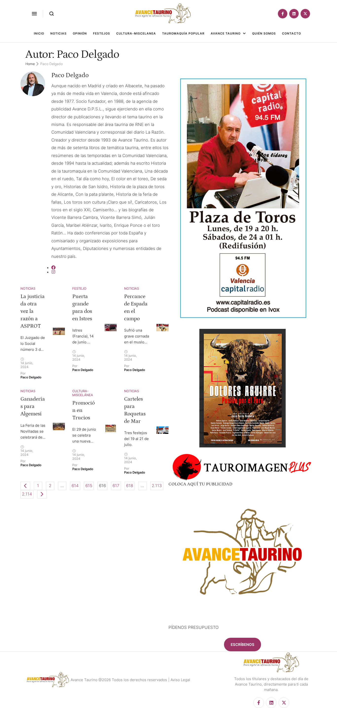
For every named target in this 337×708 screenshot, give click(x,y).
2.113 (157, 485)
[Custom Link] (53, 267)
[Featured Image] (59, 331)
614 (75, 485)
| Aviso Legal (179, 679)
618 (129, 485)
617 (115, 485)
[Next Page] (42, 494)
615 (88, 485)
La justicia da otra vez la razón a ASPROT (32, 311)
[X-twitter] (305, 13)
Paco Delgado (70, 75)
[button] (34, 13)
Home (30, 64)
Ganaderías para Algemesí (32, 406)
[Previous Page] (25, 486)
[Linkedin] (294, 13)
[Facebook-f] (282, 13)
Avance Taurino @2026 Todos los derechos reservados (119, 679)
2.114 (27, 494)
